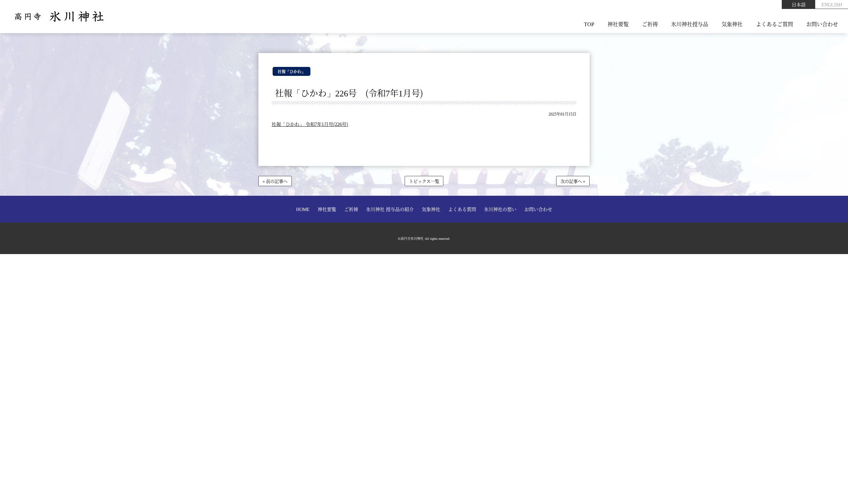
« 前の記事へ (275, 181)
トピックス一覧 (424, 181)
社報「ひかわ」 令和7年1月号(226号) (310, 124)
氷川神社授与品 (689, 24)
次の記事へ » (572, 181)
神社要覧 (618, 24)
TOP (589, 24)
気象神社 (732, 24)
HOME (303, 209)
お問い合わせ (822, 24)
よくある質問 (462, 209)
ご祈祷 (650, 24)
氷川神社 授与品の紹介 (390, 209)
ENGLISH (832, 4)
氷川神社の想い (500, 209)
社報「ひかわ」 (291, 71)
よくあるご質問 (774, 24)
